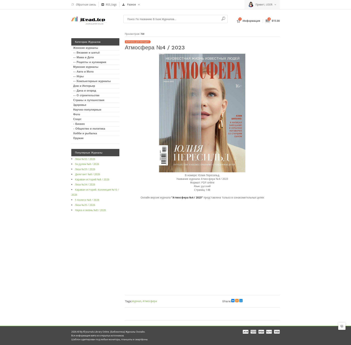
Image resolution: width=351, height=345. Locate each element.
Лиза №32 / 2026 (85, 159)
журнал (136, 301)
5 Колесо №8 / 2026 (87, 200)
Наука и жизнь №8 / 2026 (90, 210)
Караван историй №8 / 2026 (92, 179)
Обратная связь (86, 4)
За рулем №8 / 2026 (87, 164)
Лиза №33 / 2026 (85, 169)
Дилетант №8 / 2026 (87, 174)
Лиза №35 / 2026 (85, 205)
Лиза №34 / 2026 (85, 184)
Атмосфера (150, 301)
